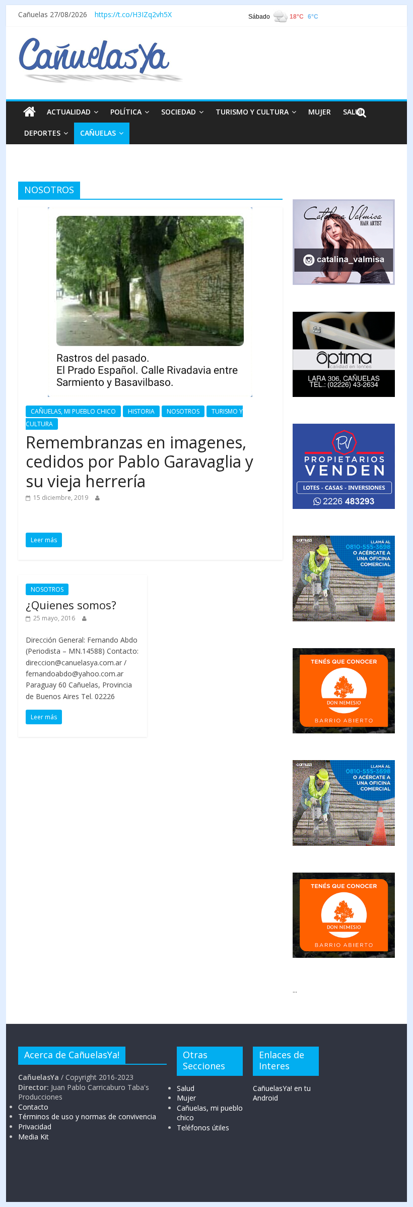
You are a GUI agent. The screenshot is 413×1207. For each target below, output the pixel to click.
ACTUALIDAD (69, 112)
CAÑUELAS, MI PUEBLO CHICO (73, 411)
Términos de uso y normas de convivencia (87, 1116)
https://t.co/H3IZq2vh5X (133, 14)
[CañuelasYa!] (100, 42)
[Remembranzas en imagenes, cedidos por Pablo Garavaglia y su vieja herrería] (150, 213)
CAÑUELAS (98, 133)
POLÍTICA (126, 112)
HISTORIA (141, 411)
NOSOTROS (183, 411)
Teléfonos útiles (203, 1127)
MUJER (319, 112)
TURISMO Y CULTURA (252, 112)
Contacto (33, 1107)
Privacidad (34, 1126)
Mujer (186, 1098)
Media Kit (33, 1136)
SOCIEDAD (178, 112)
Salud (185, 1088)
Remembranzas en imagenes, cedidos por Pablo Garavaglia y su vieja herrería (139, 461)
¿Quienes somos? (71, 604)
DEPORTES (42, 133)
